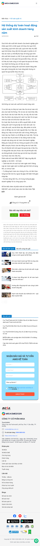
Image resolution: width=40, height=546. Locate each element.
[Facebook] (35, 39)
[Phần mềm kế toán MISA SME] (10, 3)
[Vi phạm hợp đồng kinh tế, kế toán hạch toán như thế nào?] (6, 278)
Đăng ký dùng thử (7, 480)
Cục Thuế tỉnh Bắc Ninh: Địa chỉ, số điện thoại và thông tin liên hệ (20, 327)
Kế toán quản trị (15, 19)
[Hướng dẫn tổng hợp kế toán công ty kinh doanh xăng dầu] (6, 286)
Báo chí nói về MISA (7, 466)
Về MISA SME (6, 452)
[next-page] (6, 302)
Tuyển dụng (5, 469)
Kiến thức (5, 19)
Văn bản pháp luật (7, 507)
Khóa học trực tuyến (8, 485)
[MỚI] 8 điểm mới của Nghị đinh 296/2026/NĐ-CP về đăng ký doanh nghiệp (20, 338)
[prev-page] (3, 302)
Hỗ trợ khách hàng (7, 482)
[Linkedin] (37, 39)
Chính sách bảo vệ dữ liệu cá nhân (12, 463)
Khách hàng (5, 458)
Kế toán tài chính (7, 496)
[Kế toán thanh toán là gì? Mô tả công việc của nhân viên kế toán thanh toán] (6, 262)
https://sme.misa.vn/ (11, 435)
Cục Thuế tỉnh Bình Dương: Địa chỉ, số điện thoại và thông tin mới (20, 333)
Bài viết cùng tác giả (23, 249)
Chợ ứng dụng (6, 455)
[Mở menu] (36, 3)
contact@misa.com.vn (11, 429)
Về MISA (4, 450)
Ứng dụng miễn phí (7, 488)
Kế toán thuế (5, 498)
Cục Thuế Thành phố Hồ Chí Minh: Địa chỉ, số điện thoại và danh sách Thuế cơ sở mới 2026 (20, 321)
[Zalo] (25, 516)
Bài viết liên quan (8, 249)
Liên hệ (4, 461)
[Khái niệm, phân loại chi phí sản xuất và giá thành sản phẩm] (6, 270)
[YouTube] (20, 516)
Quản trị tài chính (7, 504)
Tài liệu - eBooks (7, 477)
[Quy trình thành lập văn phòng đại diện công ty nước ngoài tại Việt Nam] (6, 254)
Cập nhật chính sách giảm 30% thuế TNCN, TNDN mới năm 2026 (20, 344)
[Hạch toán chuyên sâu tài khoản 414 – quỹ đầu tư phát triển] (6, 295)
